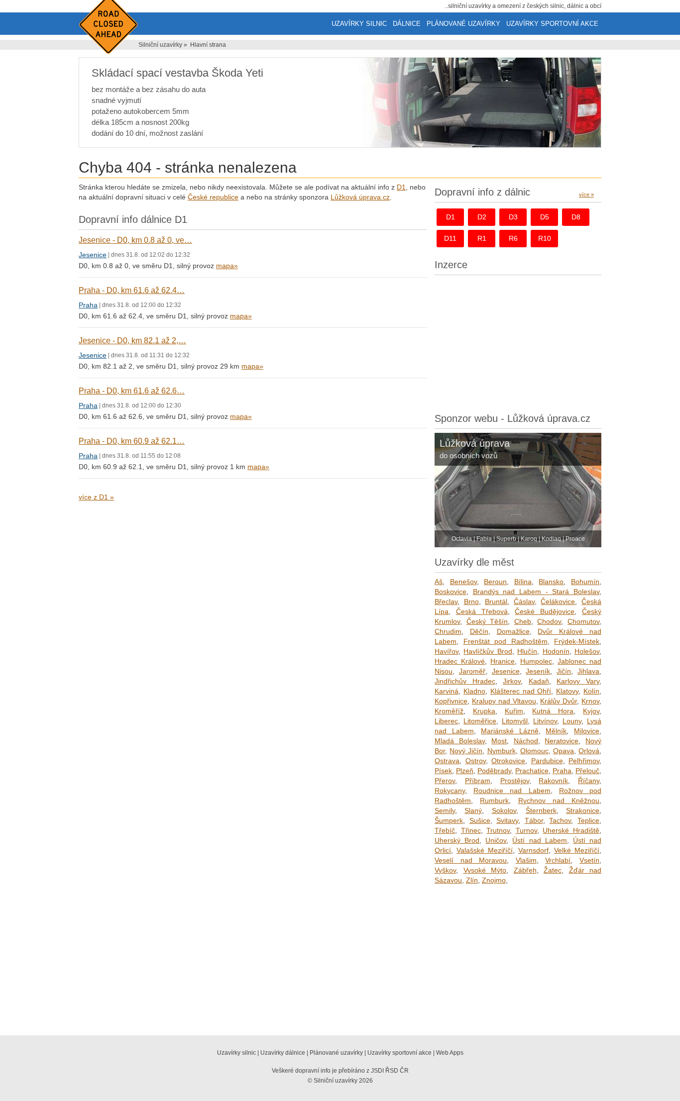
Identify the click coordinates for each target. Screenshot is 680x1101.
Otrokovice (508, 761)
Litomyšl (515, 721)
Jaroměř (472, 671)
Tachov (560, 820)
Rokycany (450, 791)
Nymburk (501, 751)
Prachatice (532, 771)
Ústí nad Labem (539, 840)
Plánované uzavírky (463, 23)
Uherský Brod (457, 840)
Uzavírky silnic (359, 23)
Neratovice (561, 741)
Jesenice (93, 255)
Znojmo (494, 880)
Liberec (446, 721)
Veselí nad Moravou (471, 860)
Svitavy (507, 820)
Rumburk (494, 800)
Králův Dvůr (558, 701)
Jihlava (588, 671)
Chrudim (448, 631)
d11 (450, 238)
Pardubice (547, 761)
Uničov (495, 840)
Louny (572, 721)
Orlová (588, 751)
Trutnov (498, 830)
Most (499, 741)
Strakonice (582, 810)
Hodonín (556, 651)
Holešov (586, 651)
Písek (443, 771)
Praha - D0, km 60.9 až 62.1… (132, 441)
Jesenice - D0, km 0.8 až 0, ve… (135, 240)
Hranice (502, 661)
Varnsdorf (533, 850)
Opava (563, 751)
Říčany (588, 781)
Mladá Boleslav (460, 741)
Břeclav (446, 601)
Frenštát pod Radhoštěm (505, 641)
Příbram (477, 781)
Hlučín (527, 651)
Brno (471, 601)
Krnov (590, 701)
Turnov (526, 830)
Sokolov (504, 810)
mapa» (227, 266)
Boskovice (450, 592)
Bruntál (496, 601)
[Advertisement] (518, 341)
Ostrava (447, 761)
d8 (575, 217)
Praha (88, 305)
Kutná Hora (552, 711)
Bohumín (585, 582)
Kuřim (514, 711)
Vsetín (589, 860)
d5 (544, 217)
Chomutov (583, 621)
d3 (513, 217)
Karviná (446, 691)
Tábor (534, 820)
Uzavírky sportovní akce (552, 23)
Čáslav (524, 601)
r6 (513, 238)
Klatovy (567, 691)
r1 (481, 238)
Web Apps (449, 1052)
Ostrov (475, 761)
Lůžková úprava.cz (360, 197)
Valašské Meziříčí (484, 850)
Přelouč (587, 771)
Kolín (591, 691)
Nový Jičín (466, 751)
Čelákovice (558, 601)
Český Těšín (487, 621)
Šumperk (449, 820)
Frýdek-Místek (576, 641)
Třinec (471, 830)
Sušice (479, 820)
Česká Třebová (482, 611)
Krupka (484, 711)
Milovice (586, 731)
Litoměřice (479, 721)
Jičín (564, 671)
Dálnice (407, 23)
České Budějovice (544, 611)
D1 (401, 187)
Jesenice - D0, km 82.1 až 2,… (132, 340)
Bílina (523, 582)
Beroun (495, 582)
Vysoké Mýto (485, 870)
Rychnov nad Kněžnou (559, 800)
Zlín (472, 880)
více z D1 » (96, 497)
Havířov (446, 651)
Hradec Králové (460, 661)
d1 (450, 217)
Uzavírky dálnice (282, 1052)
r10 (544, 238)
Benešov (463, 582)
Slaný (473, 810)
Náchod (526, 741)
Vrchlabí (557, 860)
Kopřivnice (451, 701)
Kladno (474, 691)
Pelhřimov (583, 761)
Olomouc (534, 751)
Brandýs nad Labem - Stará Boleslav (536, 592)
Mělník (556, 731)
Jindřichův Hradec (465, 681)
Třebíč (445, 830)
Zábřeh (525, 870)
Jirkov (512, 681)
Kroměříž (449, 711)
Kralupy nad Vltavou (504, 701)
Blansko (551, 582)
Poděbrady (494, 771)
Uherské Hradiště (571, 830)
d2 (481, 217)
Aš (439, 582)
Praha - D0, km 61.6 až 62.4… (132, 290)
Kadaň (539, 681)
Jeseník (538, 671)
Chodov (549, 621)
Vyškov (445, 870)
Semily (445, 810)
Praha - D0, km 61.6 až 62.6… (132, 391)
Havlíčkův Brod (487, 651)
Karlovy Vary (578, 681)
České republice (213, 197)
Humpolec (536, 661)
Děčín (479, 631)
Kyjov (591, 711)
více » (586, 195)
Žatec (553, 870)
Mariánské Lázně (510, 731)
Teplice (588, 820)
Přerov (445, 781)
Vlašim (526, 860)
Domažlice (513, 631)
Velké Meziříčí (576, 850)
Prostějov (514, 781)
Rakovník (553, 781)
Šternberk (541, 810)
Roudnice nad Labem (511, 791)
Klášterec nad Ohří (521, 691)
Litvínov (545, 721)
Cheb (522, 621)
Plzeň (464, 771)
